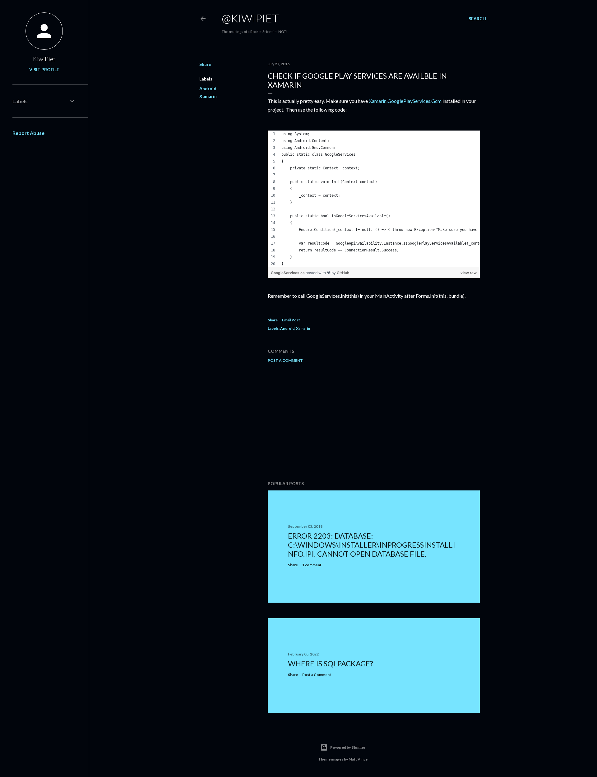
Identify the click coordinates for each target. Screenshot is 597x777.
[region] (374, 199)
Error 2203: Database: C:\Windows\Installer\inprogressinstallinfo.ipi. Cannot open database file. (371, 544)
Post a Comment (285, 360)
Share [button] (205, 64)
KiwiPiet (44, 58)
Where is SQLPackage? (330, 663)
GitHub (343, 272)
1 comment (312, 565)
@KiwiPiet (250, 18)
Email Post (291, 320)
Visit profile (44, 69)
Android (207, 88)
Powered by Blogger (347, 747)
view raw (468, 272)
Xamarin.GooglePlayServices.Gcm (405, 101)
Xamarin (208, 96)
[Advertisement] (374, 421)
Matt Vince (358, 759)
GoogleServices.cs (288, 272)
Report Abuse (28, 133)
